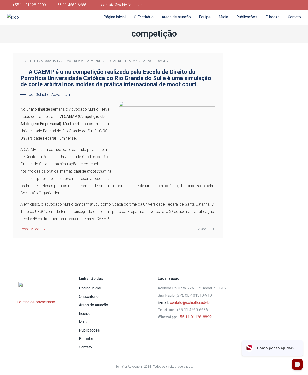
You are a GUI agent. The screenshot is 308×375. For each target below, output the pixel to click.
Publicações (89, 330)
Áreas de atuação (93, 305)
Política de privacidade (36, 302)
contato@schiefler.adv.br (190, 302)
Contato (85, 347)
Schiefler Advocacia (41, 61)
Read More (29, 229)
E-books (86, 338)
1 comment (162, 61)
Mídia (83, 322)
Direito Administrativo (134, 61)
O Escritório (89, 296)
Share (201, 229)
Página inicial (90, 288)
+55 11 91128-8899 (30, 5)
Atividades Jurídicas (102, 61)
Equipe (84, 313)
